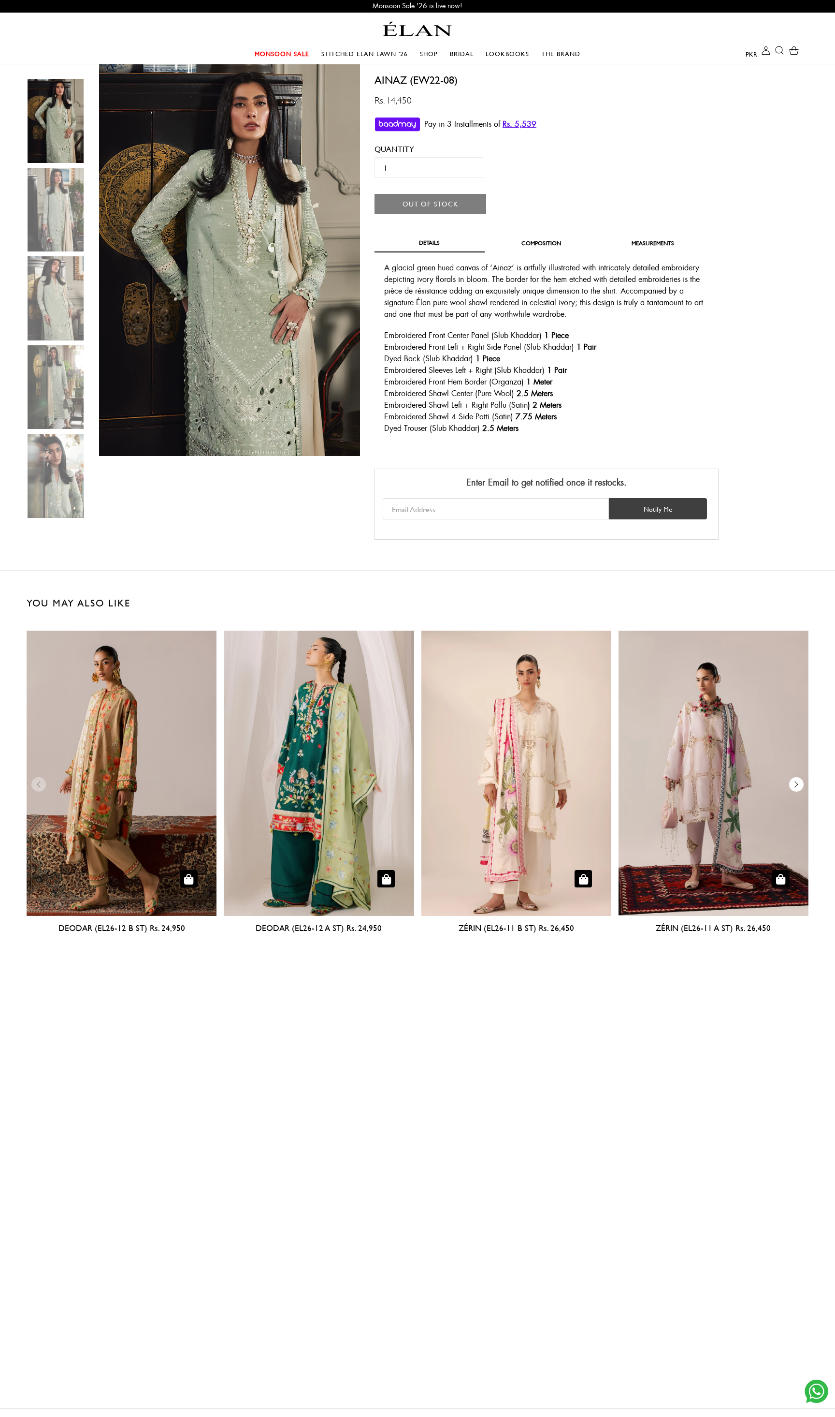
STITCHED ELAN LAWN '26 (364, 53)
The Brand (560, 53)
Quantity (387, 148)
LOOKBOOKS (510, 53)
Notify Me (658, 509)
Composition (541, 242)
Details (429, 242)
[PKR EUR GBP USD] (743, 53)
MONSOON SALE (284, 53)
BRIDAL (464, 53)
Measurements (653, 242)
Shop (431, 53)
